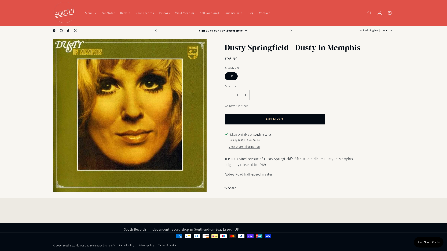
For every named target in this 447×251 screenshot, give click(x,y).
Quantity (230, 86)
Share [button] (232, 188)
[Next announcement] (291, 30)
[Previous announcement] (156, 30)
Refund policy (126, 245)
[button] (90, 13)
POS (82, 245)
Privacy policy (146, 245)
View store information (244, 146)
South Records (71, 245)
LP (231, 76)
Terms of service (167, 245)
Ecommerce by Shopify (102, 245)
